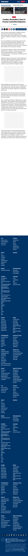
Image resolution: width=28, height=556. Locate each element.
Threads (7, 29)
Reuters (15, 24)
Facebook (2, 29)
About (2, 368)
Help (25, 539)
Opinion (15, 252)
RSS (19, 535)
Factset (22, 548)
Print (12, 29)
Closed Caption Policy (20, 539)
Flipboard (9, 29)
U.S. (2, 238)
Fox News (4, 1)
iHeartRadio (26, 535)
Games (3, 349)
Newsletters (21, 535)
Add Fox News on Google (21, 29)
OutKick (3, 276)
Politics (15, 238)
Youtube (9, 535)
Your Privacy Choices (11, 539)
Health (3, 317)
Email (14, 29)
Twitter (5, 29)
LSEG (24, 550)
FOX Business (4, 335)
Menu (26, 1)
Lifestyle (15, 276)
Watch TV (22, 1)
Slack (16, 535)
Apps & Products (17, 368)
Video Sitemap (8, 542)
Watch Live (16, 349)
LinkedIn (14, 535)
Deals (14, 317)
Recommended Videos (6, 5)
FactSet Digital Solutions (17, 549)
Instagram (7, 535)
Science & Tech (17, 335)
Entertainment (17, 268)
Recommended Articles (18, 5)
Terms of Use (7, 538)
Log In (19, 1)
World (2, 252)
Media (2, 268)
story (14, 17)
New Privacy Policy (14, 538)
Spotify (23, 535)
